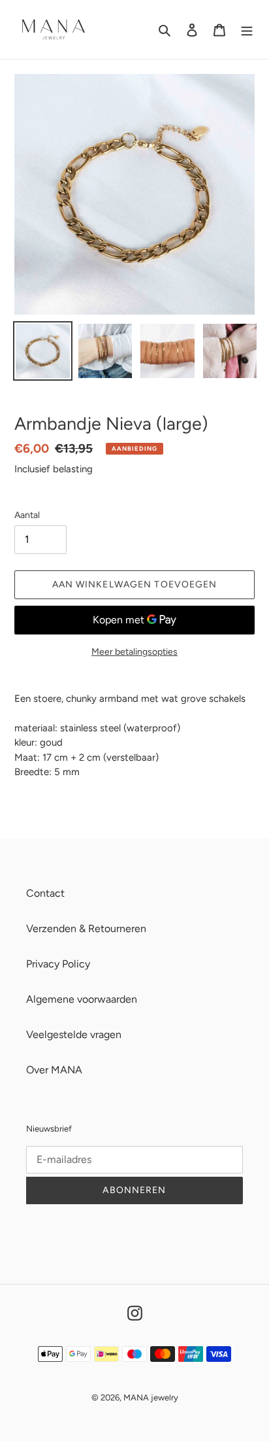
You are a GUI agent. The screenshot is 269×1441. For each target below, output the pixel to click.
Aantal (27, 515)
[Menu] (247, 29)
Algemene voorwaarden (81, 999)
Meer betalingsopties (134, 651)
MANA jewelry (150, 1397)
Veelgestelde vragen (73, 1034)
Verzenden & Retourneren (86, 928)
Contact (45, 893)
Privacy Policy (58, 964)
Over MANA (54, 1070)
